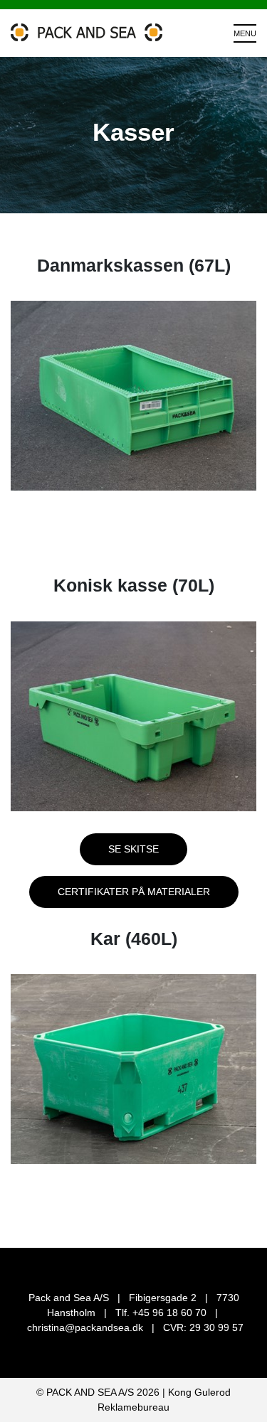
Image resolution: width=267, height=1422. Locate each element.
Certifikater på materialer (134, 891)
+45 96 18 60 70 (169, 1312)
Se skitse (133, 849)
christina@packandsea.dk (85, 1327)
